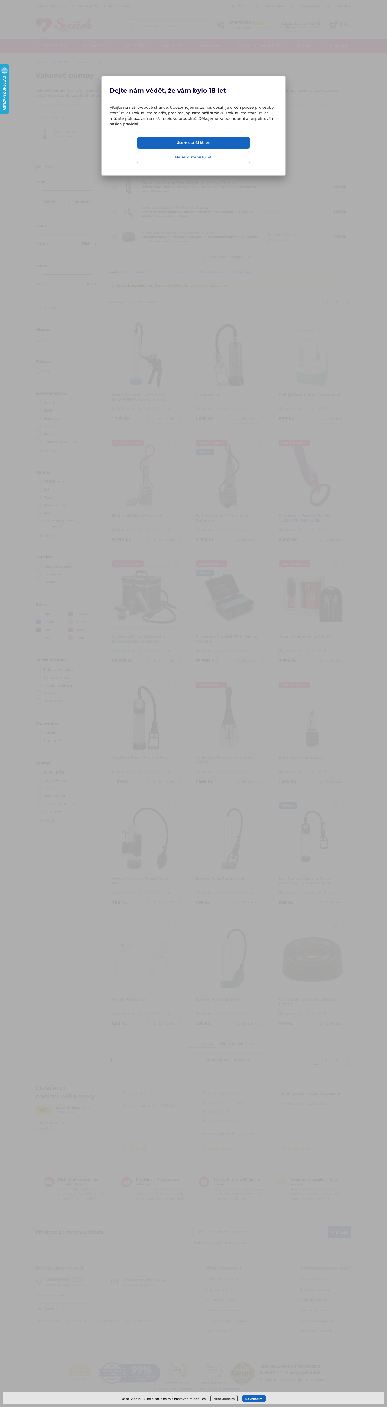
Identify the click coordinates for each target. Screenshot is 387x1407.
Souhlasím (254, 1399)
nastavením (183, 1399)
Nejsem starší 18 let (193, 157)
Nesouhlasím (224, 1399)
